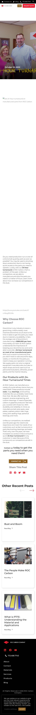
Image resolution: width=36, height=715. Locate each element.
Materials (8, 670)
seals (5, 392)
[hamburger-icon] (19, 5)
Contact (7, 666)
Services (7, 674)
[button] (10, 472)
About (6, 662)
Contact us (8, 448)
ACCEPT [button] (21, 709)
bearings (15, 392)
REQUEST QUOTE (29, 6)
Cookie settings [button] (10, 709)
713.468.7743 (26, 2)
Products (8, 678)
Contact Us (8, 2)
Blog (17, 2)
